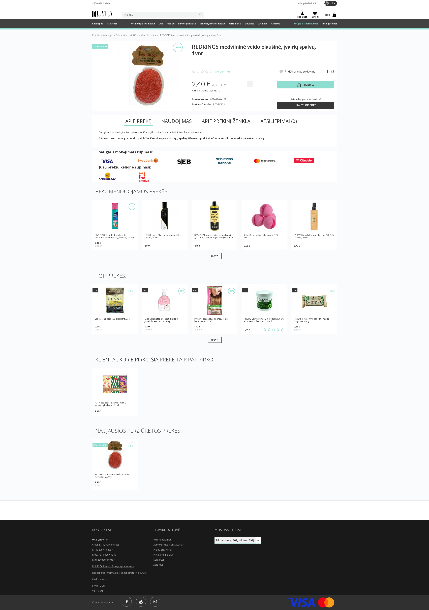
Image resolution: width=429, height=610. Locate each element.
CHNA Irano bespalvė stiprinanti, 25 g (112, 319)
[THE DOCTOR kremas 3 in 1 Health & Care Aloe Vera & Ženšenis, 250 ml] (264, 300)
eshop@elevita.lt (307, 3)
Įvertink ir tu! (222, 71)
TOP (95, 290)
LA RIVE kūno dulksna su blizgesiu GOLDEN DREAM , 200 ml (314, 236)
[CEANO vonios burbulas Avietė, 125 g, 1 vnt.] (264, 216)
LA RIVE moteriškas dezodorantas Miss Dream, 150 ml (163, 236)
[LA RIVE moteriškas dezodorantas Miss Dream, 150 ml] (164, 216)
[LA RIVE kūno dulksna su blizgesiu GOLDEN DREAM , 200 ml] (314, 216)
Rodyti (215, 256)
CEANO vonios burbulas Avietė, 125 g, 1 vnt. (263, 236)
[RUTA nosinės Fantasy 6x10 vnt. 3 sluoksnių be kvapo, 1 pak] (115, 384)
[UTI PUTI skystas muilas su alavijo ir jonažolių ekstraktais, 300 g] (164, 300)
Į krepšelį (309, 85)
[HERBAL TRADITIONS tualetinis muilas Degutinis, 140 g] (314, 300)
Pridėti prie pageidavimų (299, 71)
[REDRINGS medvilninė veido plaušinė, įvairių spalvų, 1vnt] (115, 455)
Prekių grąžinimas (163, 549)
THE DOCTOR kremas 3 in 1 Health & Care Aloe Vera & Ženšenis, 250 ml (264, 320)
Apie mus (158, 564)
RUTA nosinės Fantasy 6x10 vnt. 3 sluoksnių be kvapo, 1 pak (110, 403)
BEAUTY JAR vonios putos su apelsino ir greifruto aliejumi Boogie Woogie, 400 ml (213, 236)
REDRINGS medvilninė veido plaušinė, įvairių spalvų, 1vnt (112, 475)
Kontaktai (158, 559)
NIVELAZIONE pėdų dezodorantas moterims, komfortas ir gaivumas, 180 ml (114, 236)
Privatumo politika (163, 554)
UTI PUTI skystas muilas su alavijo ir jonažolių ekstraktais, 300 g (161, 320)
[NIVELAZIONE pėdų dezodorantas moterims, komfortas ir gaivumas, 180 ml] (115, 216)
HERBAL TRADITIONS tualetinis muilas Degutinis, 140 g (311, 320)
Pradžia (96, 35)
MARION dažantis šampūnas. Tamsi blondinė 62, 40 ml (211, 320)
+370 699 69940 (101, 3)
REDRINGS (219, 104)
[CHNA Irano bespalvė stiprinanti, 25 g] (115, 300)
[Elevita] (102, 14)
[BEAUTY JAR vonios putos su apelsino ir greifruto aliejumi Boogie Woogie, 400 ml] (214, 216)
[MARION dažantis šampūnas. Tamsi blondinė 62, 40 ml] (214, 300)
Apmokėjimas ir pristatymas (168, 544)
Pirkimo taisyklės (162, 539)
